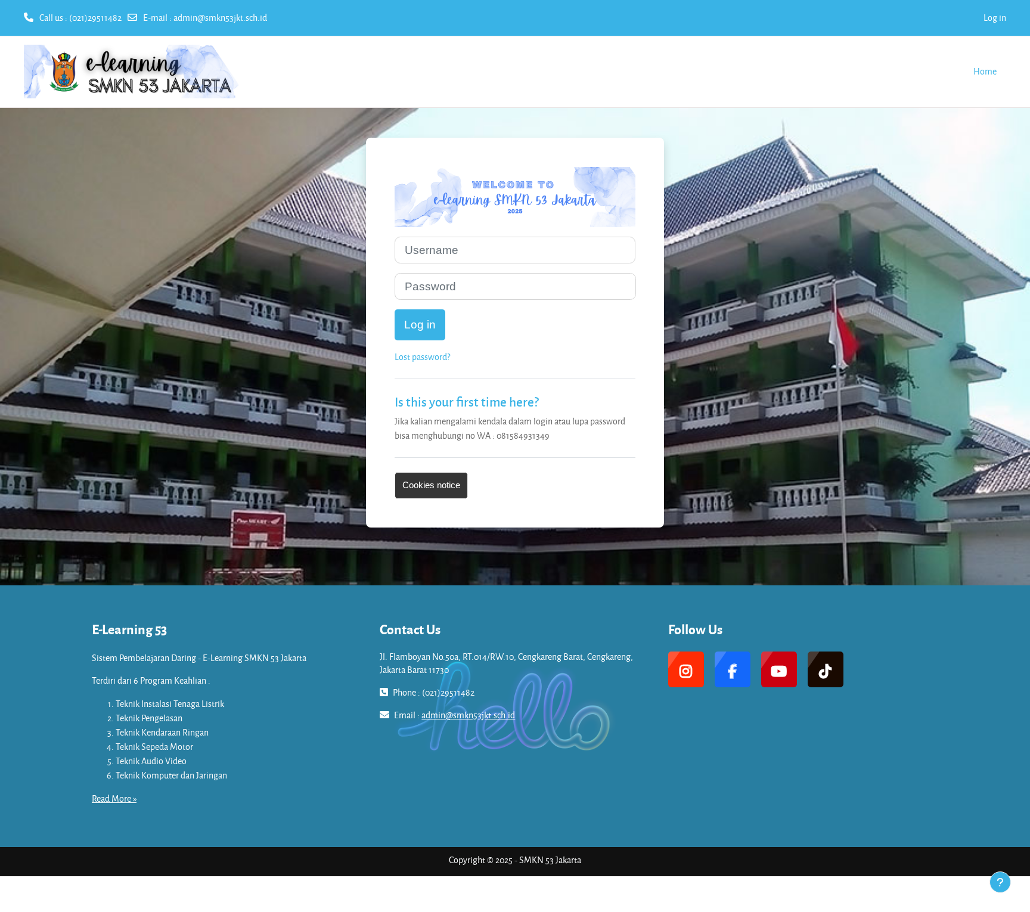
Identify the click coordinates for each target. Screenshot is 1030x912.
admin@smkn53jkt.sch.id (220, 17)
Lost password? (422, 356)
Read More (111, 798)
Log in (995, 17)
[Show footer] (1000, 882)
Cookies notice (431, 485)
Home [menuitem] (985, 71)
